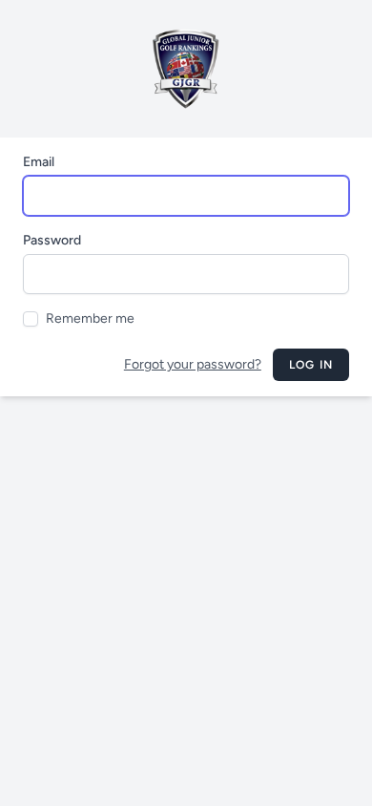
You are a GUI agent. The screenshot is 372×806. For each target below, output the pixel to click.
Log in (311, 364)
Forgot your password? (192, 364)
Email (38, 162)
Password (52, 240)
